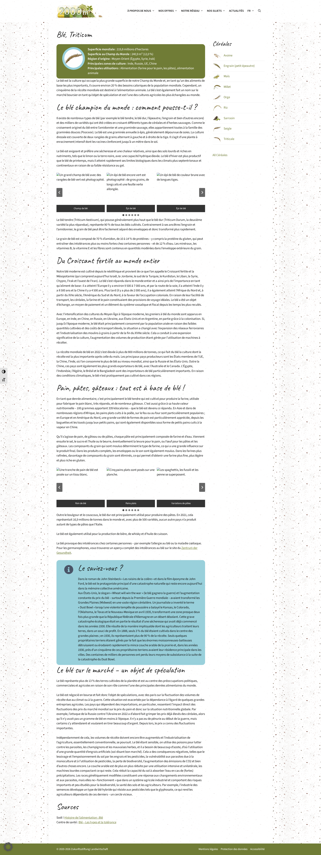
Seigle (227, 128)
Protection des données (234, 849)
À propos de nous (139, 11)
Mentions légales (208, 849)
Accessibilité (257, 849)
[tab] (123, 215)
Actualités (236, 11)
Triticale (229, 139)
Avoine (228, 55)
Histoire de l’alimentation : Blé (83, 817)
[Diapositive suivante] (202, 192)
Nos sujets (214, 11)
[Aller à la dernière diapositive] (59, 192)
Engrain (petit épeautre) (239, 66)
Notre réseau (190, 11)
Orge (227, 97)
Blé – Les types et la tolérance (97, 822)
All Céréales (220, 155)
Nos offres (166, 11)
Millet (227, 87)
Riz (226, 107)
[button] (259, 11)
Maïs (227, 76)
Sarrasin (229, 118)
